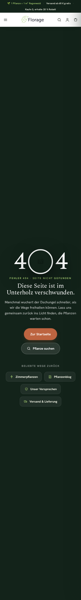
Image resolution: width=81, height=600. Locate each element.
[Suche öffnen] (59, 20)
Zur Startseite (40, 334)
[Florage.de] (32, 19)
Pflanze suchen (43, 348)
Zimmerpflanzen (27, 377)
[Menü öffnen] (5, 20)
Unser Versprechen (43, 389)
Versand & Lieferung (43, 401)
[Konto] (67, 20)
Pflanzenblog (62, 377)
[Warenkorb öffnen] (75, 20)
